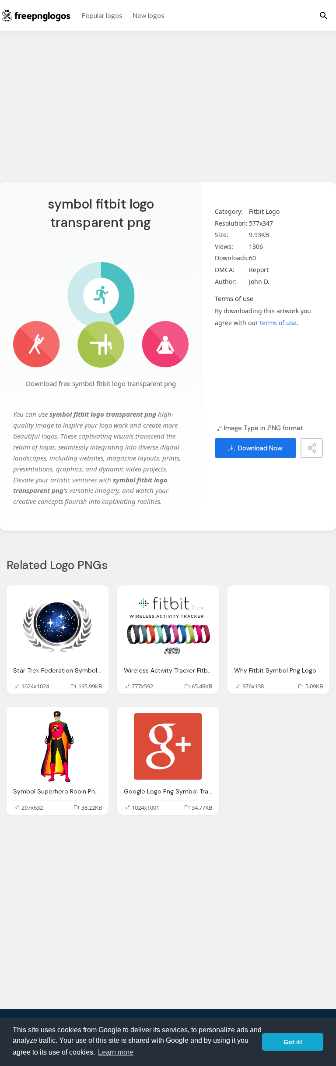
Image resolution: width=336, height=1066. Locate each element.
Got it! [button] (293, 1041)
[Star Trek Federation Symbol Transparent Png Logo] (57, 625)
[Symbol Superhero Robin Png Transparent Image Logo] (57, 746)
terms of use (278, 323)
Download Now (260, 448)
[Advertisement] (168, 111)
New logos (148, 15)
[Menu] (324, 15)
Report (259, 270)
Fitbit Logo (264, 211)
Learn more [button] (115, 1052)
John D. (259, 281)
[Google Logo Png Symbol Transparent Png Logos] (168, 746)
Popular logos (102, 15)
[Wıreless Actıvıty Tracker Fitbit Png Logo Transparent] (168, 625)
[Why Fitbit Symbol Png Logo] (278, 625)
